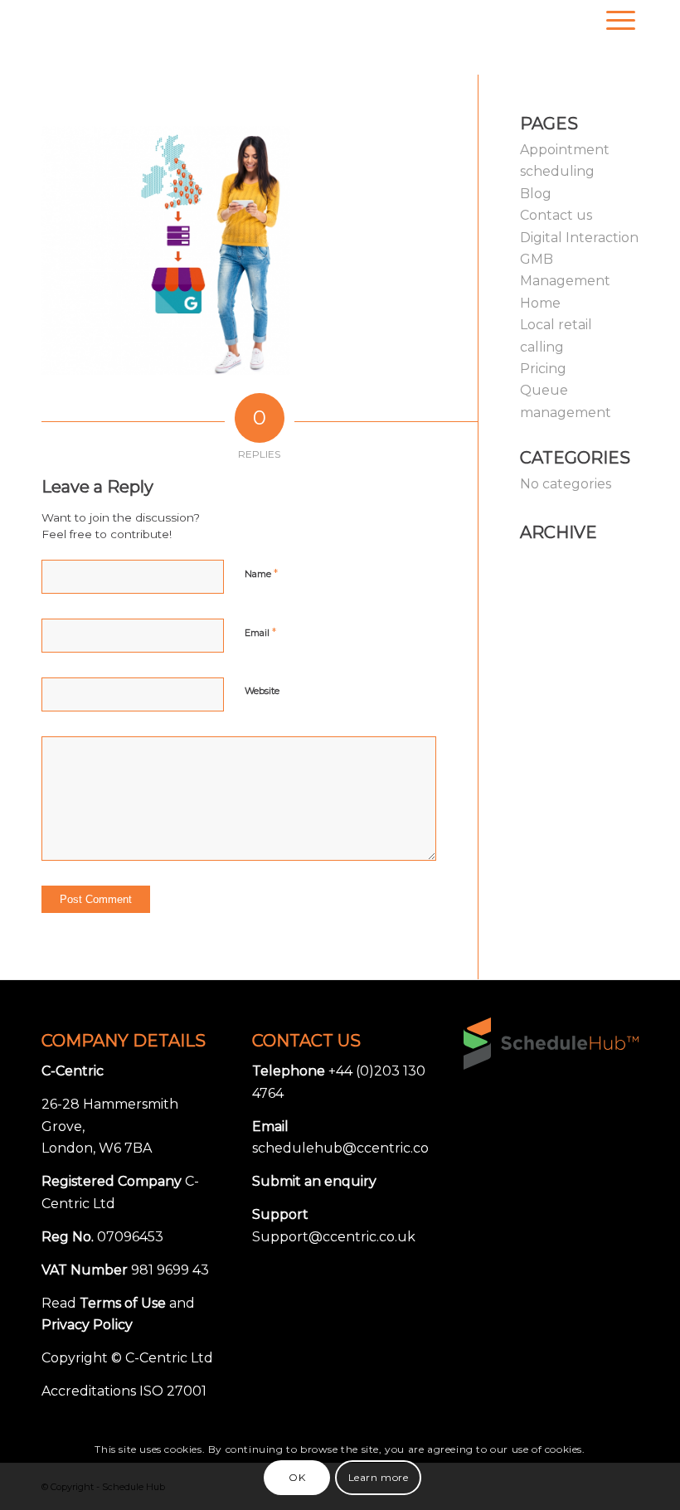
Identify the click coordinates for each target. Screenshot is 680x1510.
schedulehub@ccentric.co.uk (350, 1148)
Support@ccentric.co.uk (333, 1237)
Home (540, 303)
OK (297, 1477)
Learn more (378, 1477)
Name (261, 573)
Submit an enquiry (314, 1181)
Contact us (556, 215)
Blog (535, 193)
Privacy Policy (87, 1325)
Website (262, 691)
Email (260, 631)
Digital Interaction (579, 237)
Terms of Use (123, 1303)
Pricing (543, 368)
